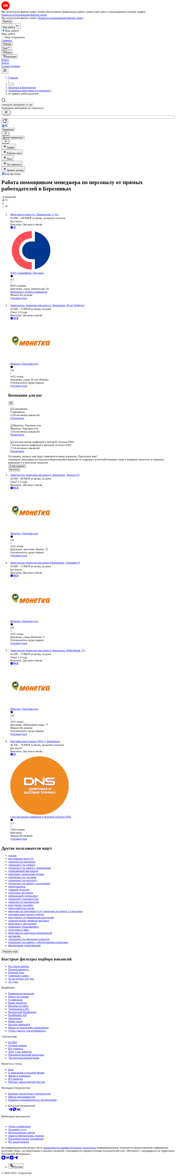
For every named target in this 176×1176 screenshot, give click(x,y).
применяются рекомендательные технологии (69, 1147)
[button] (5, 59)
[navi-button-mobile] (4, 70)
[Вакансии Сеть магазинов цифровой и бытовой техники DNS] (91, 785)
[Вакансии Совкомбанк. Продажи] (91, 251)
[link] (7, 52)
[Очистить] (6, 112)
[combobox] (17, 105)
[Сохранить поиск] (4, 121)
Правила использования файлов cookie (60, 18)
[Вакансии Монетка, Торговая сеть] (91, 341)
